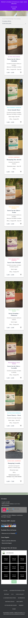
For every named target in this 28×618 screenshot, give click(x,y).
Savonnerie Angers (7, 543)
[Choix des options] (21, 72)
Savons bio (18, 107)
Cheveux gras (10, 460)
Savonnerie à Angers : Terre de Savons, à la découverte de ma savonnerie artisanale (14, 613)
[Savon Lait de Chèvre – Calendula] (14, 41)
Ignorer (14, 8)
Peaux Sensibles (11, 107)
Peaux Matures (12, 309)
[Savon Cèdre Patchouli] (14, 243)
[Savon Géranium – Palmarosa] (14, 294)
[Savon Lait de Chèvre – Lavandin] (14, 347)
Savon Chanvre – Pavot (14, 415)
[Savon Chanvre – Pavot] (14, 397)
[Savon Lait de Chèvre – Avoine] (14, 191)
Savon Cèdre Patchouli (14, 262)
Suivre (14, 581)
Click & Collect (20, 594)
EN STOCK (10, 56)
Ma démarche (21, 597)
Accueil (3, 18)
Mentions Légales (9, 601)
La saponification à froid (9, 597)
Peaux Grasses (12, 259)
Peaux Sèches (16, 56)
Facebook (13, 533)
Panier (14, 609)
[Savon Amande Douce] (14, 92)
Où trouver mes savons (11, 605)
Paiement (21, 605)
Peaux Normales (12, 362)
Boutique (6, 594)
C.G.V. (12, 594)
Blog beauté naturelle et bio (17, 590)
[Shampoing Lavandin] (14, 445)
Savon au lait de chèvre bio (9, 540)
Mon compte (20, 601)
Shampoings (17, 157)
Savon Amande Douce (14, 110)
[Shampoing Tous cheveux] (14, 142)
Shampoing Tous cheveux (14, 159)
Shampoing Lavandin (14, 463)
